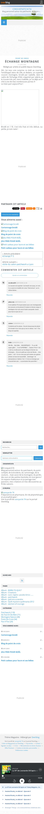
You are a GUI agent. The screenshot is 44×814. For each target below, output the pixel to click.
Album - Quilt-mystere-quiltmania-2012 (17, 601)
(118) (8, 612)
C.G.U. (16, 746)
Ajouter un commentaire (19, 275)
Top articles (29, 743)
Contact (37, 743)
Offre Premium (9, 748)
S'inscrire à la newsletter (10, 215)
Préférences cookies (21, 750)
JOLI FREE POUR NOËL (11, 652)
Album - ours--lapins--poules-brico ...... (17, 595)
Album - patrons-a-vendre (12, 599)
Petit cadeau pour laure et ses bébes (17, 660)
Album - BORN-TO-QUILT (11, 590)
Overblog (35, 737)
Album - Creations (8, 592)
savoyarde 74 (20, 499)
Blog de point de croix (10, 643)
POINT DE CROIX (22, 58)
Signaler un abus (6, 746)
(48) (10, 617)
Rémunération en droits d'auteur (31, 746)
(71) (10, 614)
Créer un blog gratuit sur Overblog (12, 743)
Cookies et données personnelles (26, 748)
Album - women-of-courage (12, 604)
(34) (9, 619)
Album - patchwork (9, 597)
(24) (7, 621)
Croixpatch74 (22, 9)
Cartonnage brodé (9, 635)
